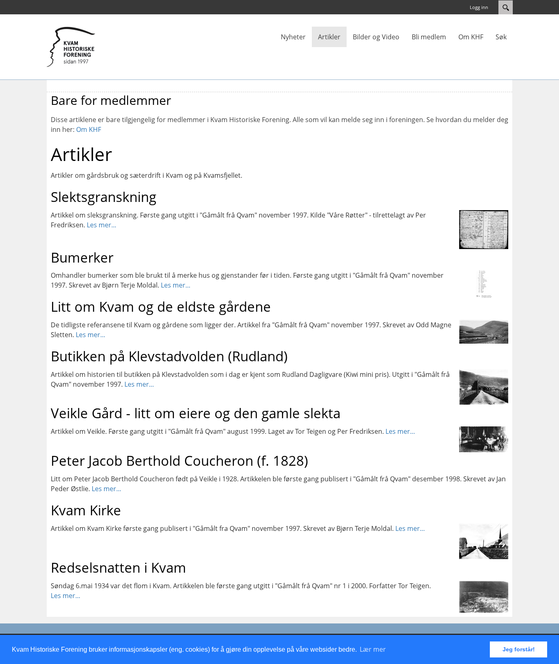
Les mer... (101, 224)
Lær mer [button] (373, 649)
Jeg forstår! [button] (519, 649)
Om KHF (88, 129)
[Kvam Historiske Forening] (70, 46)
